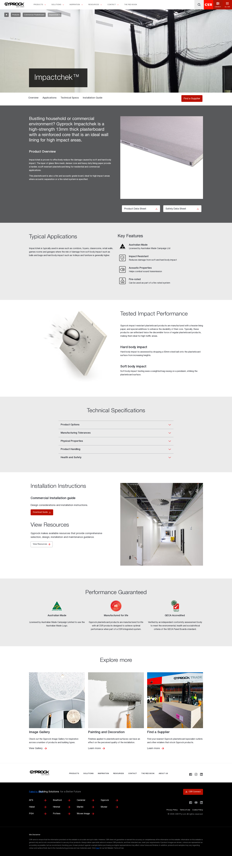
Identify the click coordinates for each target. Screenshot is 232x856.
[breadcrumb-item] (6, 15)
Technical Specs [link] (70, 98)
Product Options (70, 425)
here (97, 848)
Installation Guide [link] (92, 98)
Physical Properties (72, 441)
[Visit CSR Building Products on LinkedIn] (201, 802)
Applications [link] (50, 98)
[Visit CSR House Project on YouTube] (196, 802)
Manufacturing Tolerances (76, 433)
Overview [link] (33, 98)
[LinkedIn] (201, 774)
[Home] (14, 5)
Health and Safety (71, 457)
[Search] (199, 4)
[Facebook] (190, 774)
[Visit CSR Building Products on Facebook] (190, 802)
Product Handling (70, 449)
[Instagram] (196, 774)
